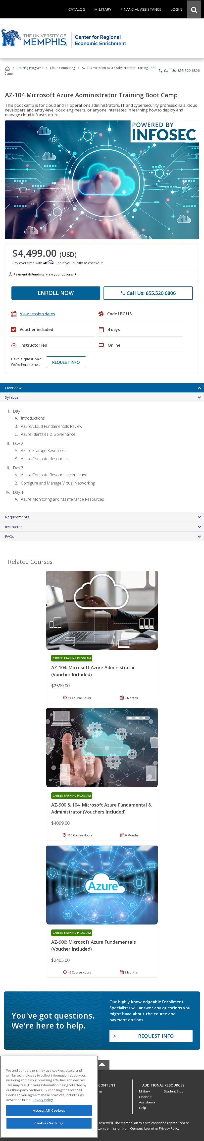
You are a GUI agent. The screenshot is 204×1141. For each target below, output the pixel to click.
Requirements (17, 516)
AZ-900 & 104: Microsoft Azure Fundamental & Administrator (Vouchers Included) (101, 808)
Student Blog (173, 1091)
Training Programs (30, 68)
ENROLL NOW (56, 292)
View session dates (37, 314)
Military (144, 1091)
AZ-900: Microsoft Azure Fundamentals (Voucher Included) (93, 945)
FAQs (9, 536)
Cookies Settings (49, 1123)
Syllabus (12, 397)
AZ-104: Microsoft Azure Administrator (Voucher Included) (93, 670)
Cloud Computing (62, 68)
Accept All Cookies (49, 1110)
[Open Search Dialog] (194, 9)
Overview (13, 387)
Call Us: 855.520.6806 (179, 70)
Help (142, 1107)
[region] (49, 1097)
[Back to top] (102, 1084)
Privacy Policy (169, 1128)
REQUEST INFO (66, 362)
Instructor (13, 526)
